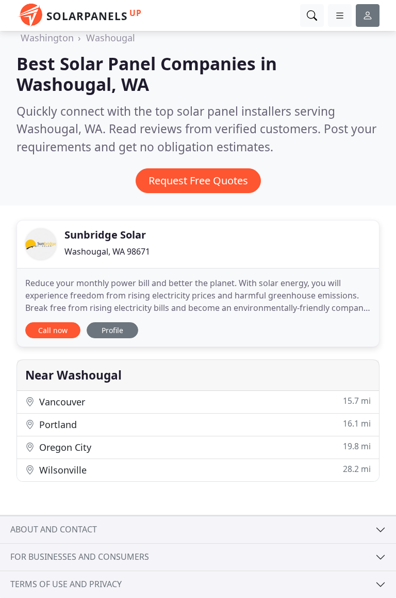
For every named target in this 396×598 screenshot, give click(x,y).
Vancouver (204, 401)
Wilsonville (204, 469)
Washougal (110, 38)
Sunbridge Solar (105, 235)
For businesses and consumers (79, 556)
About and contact (53, 529)
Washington (47, 38)
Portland (204, 424)
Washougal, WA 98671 (107, 251)
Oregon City (204, 446)
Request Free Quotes (198, 180)
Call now (53, 330)
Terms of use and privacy (66, 584)
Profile (112, 330)
